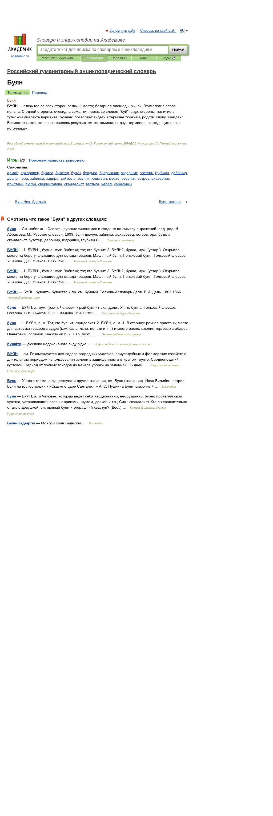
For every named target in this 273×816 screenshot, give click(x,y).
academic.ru (20, 56)
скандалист (73, 184)
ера (25, 178)
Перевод (39, 92)
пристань (15, 184)
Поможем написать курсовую (57, 160)
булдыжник (109, 173)
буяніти (14, 344)
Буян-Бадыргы (21, 423)
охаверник (160, 178)
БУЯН (12, 250)
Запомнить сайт (122, 31)
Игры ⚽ (168, 58)
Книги (143, 58)
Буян (11, 381)
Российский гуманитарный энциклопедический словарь (59, 58)
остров (143, 178)
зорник (83, 178)
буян (11, 229)
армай (12, 173)
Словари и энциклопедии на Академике (81, 40)
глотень (146, 173)
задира (52, 178)
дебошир (179, 173)
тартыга (92, 184)
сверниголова (50, 184)
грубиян (162, 173)
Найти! (178, 50)
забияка (37, 178)
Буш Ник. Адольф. (31, 201)
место (114, 178)
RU (182, 31)
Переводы (119, 58)
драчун (13, 178)
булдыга (90, 173)
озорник (128, 178)
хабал (106, 184)
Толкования (94, 58)
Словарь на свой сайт (158, 31)
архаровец (30, 173)
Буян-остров (169, 201)
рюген (30, 184)
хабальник (123, 184)
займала (68, 178)
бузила (47, 173)
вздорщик (129, 173)
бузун (76, 173)
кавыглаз (99, 178)
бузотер (62, 173)
